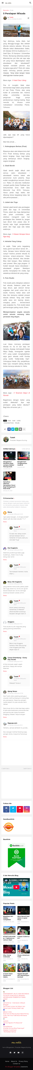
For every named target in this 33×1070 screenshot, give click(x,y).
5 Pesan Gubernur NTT (23, 937)
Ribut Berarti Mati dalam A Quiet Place (23, 918)
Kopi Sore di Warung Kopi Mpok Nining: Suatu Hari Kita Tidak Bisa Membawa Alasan (16, 1015)
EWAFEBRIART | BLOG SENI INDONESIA (16, 994)
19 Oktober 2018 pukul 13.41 (15, 623)
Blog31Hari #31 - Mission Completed (8, 918)
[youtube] (18, 1052)
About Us (14, 1061)
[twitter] (14, 1052)
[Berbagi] (28, 18)
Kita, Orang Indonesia (7, 956)
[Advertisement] (17, 785)
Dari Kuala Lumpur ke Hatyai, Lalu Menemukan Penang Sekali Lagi (14, 1007)
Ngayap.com (12, 723)
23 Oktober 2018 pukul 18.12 (15, 725)
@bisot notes (7, 1012)
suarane (5, 1021)
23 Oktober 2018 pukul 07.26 (15, 693)
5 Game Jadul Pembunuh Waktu (7, 975)
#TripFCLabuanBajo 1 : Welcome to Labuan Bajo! (9, 938)
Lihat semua (26, 448)
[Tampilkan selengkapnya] (24, 429)
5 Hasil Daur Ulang (19, 80)
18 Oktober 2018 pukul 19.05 (15, 550)
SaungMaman (7, 1026)
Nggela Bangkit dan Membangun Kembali (23, 975)
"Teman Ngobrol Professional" (12, 1023)
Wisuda (17, 423)
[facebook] (10, 1052)
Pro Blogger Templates (12, 1067)
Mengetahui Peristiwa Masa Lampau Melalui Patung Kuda (8, 464)
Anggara (11, 622)
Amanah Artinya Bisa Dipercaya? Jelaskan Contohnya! (13, 1029)
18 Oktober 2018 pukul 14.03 (15, 514)
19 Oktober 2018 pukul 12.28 (15, 584)
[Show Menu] (2, 2)
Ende (11, 10)
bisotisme (24, 1067)
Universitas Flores (9, 423)
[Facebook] (9, 429)
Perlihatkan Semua (10, 1032)
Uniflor (19, 420)
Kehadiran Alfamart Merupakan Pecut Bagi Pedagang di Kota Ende (9, 485)
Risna (10, 512)
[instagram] (22, 1052)
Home (7, 1061)
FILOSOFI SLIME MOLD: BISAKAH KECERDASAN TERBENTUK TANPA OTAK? (14, 997)
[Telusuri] (30, 2)
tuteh (13, 420)
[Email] (20, 429)
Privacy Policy (23, 1061)
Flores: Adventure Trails (23, 956)
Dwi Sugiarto (13, 548)
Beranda (6, 10)
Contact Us (16, 1063)
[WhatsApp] (16, 429)
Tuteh (12, 438)
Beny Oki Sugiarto (15, 582)
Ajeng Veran (12, 691)
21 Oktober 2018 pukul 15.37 (15, 661)
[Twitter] (12, 429)
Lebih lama (27, 768)
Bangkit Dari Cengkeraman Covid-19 (22, 463)
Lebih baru (5, 768)
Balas (5, 522)
